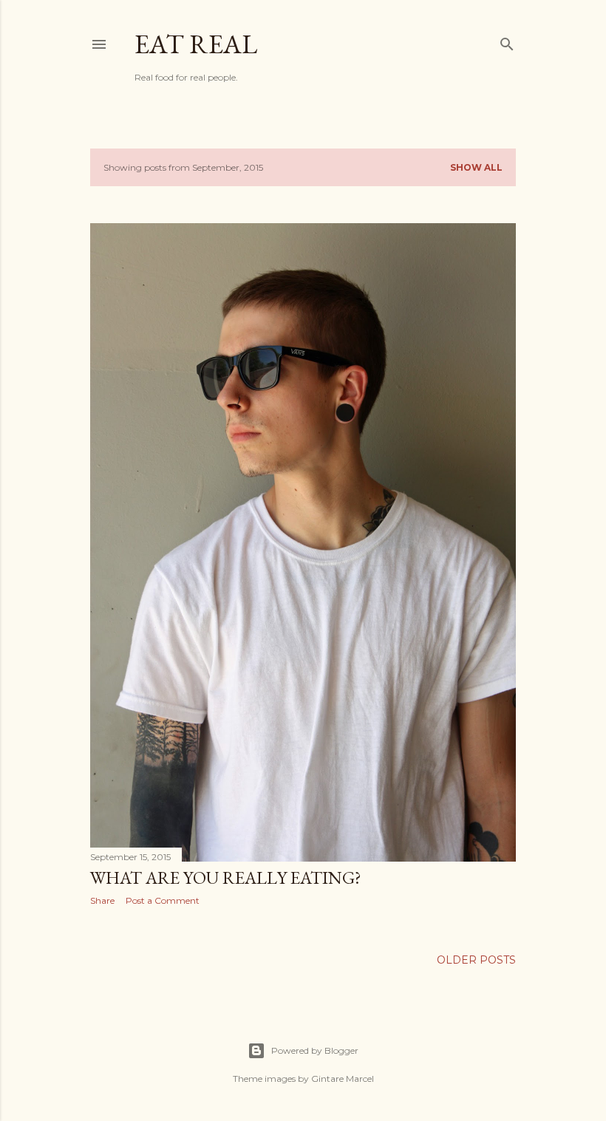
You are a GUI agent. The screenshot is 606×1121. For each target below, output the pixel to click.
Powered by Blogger (314, 1050)
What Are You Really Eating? (225, 877)
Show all (476, 167)
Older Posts (476, 960)
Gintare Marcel (342, 1078)
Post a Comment (163, 900)
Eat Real (196, 44)
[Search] (507, 41)
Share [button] (102, 900)
